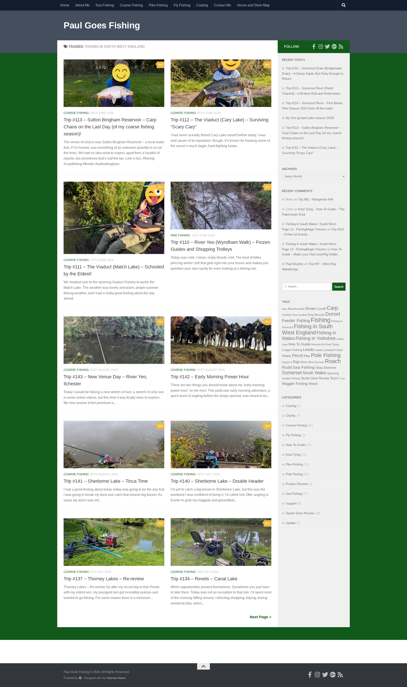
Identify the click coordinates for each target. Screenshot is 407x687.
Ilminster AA (318, 344)
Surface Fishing (291, 378)
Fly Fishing (182, 5)
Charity (291, 415)
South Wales (314, 372)
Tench (334, 378)
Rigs (296, 362)
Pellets (286, 356)
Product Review (297, 484)
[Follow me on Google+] (334, 46)
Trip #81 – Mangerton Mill (315, 199)
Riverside (319, 362)
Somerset (292, 372)
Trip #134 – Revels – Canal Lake (204, 578)
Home (64, 5)
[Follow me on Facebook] (313, 46)
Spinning (333, 373)
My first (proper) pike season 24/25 (310, 118)
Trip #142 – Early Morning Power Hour (210, 376)
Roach (333, 361)
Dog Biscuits (316, 314)
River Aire (307, 362)
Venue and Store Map (253, 5)
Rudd (287, 367)
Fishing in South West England (307, 329)
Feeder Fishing (296, 320)
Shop (319, 367)
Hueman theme (116, 678)
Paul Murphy (294, 264)
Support (291, 503)
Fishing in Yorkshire (315, 338)
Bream (311, 308)
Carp (332, 308)
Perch (297, 355)
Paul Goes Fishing (102, 25)
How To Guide (299, 344)
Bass (284, 309)
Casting (202, 5)
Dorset (332, 314)
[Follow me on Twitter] (327, 46)
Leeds (308, 349)
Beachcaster (296, 308)
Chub (294, 315)
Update (291, 523)
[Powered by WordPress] (80, 678)
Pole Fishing (326, 355)
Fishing (320, 319)
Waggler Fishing (294, 383)
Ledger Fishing (292, 350)
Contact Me (222, 5)
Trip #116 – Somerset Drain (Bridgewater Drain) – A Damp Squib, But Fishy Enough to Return (312, 73)
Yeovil (313, 383)
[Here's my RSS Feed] (340, 46)
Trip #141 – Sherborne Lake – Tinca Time (106, 481)
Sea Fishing (105, 5)
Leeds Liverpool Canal (328, 350)
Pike (307, 356)
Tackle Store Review (315, 378)
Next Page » (260, 617)
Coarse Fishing (131, 5)
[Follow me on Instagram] (320, 46)
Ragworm (287, 362)
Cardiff (321, 308)
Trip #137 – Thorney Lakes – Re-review (104, 578)
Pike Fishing (158, 5)
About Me (82, 5)
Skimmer (329, 367)
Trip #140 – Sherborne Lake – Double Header (217, 481)
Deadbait (302, 315)
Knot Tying (332, 344)
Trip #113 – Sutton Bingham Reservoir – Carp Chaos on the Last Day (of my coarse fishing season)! (110, 126)
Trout (342, 378)
